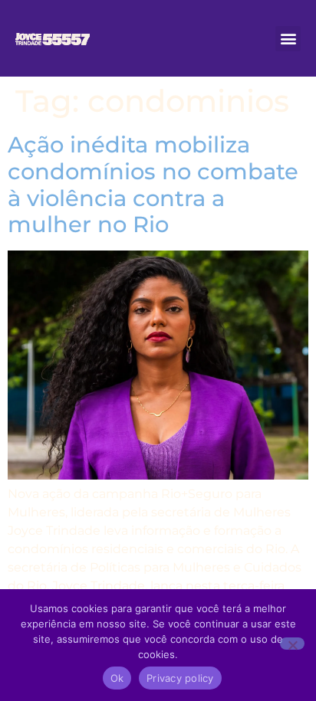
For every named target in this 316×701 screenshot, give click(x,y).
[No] (292, 643)
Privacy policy (180, 678)
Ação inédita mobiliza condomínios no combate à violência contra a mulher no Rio (153, 184)
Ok (117, 678)
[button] (288, 38)
